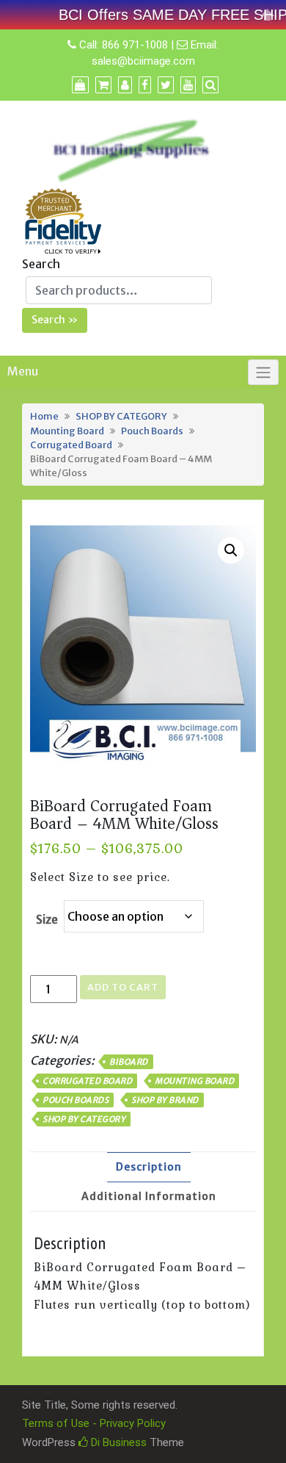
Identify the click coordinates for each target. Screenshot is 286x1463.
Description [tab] (149, 1166)
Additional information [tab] (148, 1196)
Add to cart (122, 987)
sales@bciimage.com (143, 61)
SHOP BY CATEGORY (121, 416)
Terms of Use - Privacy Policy (94, 1423)
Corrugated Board (71, 444)
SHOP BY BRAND (165, 1100)
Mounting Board (67, 430)
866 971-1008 (135, 44)
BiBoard (128, 1062)
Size (47, 919)
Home (44, 416)
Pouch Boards (152, 430)
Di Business (117, 1442)
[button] (231, 550)
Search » (55, 319)
